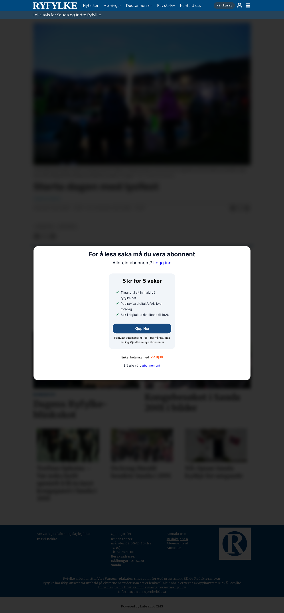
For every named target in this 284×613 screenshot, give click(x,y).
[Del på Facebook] (232, 208)
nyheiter (44, 227)
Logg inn (239, 5)
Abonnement (177, 543)
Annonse (174, 548)
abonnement (151, 365)
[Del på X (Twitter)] (240, 208)
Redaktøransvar (207, 579)
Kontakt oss (190, 6)
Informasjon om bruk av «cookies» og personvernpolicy (142, 587)
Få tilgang (224, 5)
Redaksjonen (177, 539)
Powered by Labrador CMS (142, 606)
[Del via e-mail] (247, 208)
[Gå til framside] (55, 5)
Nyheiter (91, 6)
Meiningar (112, 6)
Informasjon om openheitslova (142, 592)
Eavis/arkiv (166, 6)
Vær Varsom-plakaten (115, 579)
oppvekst (67, 227)
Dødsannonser (139, 6)
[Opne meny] (248, 5)
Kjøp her (142, 328)
